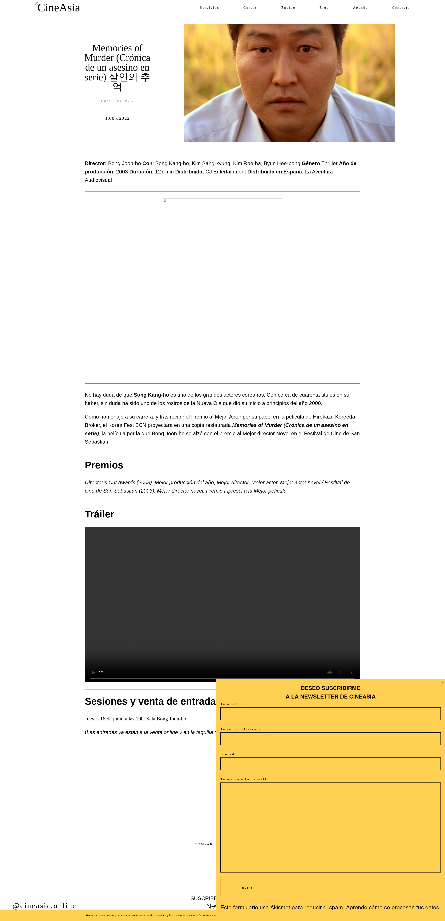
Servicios (209, 7)
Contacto (401, 7)
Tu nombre (231, 704)
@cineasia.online (45, 906)
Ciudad (227, 754)
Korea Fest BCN (117, 101)
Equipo (288, 7)
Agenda (360, 7)
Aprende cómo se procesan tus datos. (393, 907)
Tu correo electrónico (242, 729)
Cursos (250, 7)
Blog (324, 7)
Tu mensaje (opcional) (243, 779)
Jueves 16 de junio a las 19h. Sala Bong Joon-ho (135, 718)
